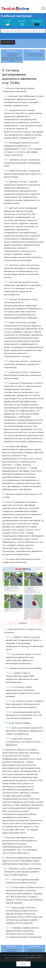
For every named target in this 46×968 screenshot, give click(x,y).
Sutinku (23, 964)
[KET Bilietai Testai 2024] (18, 8)
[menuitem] (42, 8)
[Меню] (42, 8)
